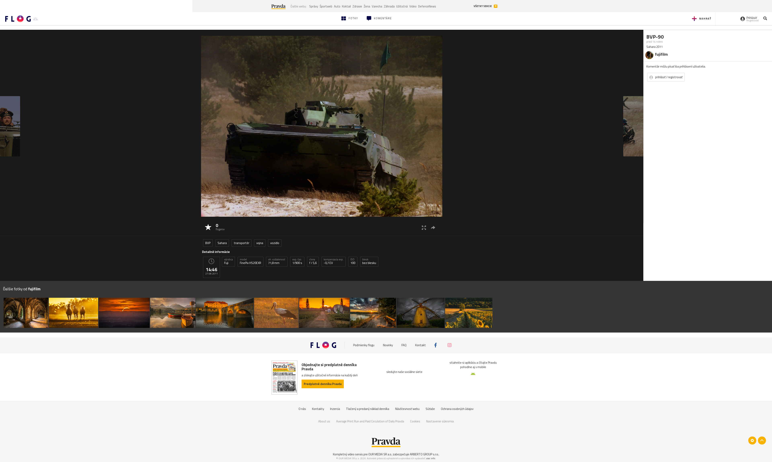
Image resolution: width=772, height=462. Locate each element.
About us (324, 421)
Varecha (377, 6)
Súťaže (430, 409)
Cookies (415, 421)
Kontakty (318, 409)
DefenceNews (427, 6)
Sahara (222, 243)
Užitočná (402, 6)
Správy (313, 6)
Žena (367, 6)
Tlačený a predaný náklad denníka (367, 409)
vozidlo (274, 243)
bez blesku (369, 261)
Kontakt (420, 345)
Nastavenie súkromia (440, 421)
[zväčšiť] (424, 227)
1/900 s (297, 261)
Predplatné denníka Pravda (323, 384)
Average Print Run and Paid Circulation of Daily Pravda (370, 421)
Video (413, 6)
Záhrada (389, 6)
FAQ (404, 345)
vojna (259, 243)
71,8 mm (276, 261)
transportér (241, 243)
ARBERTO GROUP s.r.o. (424, 454)
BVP (207, 243)
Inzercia (335, 409)
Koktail (346, 6)
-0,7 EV (333, 261)
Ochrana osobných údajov (457, 409)
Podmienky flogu (363, 345)
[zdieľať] (433, 227)
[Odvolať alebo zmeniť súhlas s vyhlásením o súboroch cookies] (752, 440)
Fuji (228, 261)
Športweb (326, 6)
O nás (302, 409)
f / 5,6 (313, 261)
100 (352, 261)
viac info (430, 458)
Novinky (388, 345)
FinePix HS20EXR (250, 261)
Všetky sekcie (483, 6)
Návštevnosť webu (407, 409)
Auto (337, 6)
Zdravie (357, 6)
